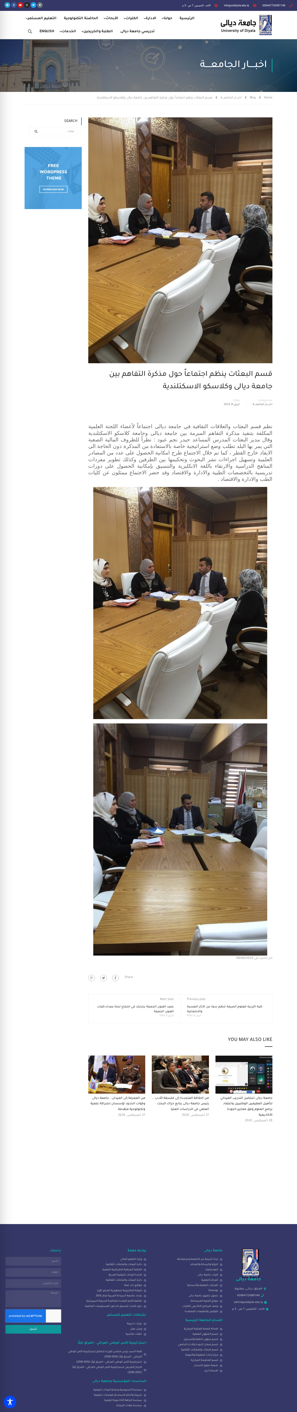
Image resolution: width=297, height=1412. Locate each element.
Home (268, 98)
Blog (253, 98)
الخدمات (69, 32)
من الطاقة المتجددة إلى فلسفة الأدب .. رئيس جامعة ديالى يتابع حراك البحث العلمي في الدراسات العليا (180, 1104)
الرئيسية (187, 18)
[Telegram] (7, 5)
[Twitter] (33, 5)
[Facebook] (115, 978)
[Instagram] (27, 5)
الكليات (132, 18)
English (47, 32)
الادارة (151, 18)
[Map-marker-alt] (40, 5)
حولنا (168, 18)
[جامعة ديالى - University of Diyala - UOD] (245, 25)
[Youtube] (20, 5)
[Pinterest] (91, 978)
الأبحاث (112, 18)
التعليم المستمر (42, 18)
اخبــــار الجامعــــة (231, 98)
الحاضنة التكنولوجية (81, 18)
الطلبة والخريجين (98, 32)
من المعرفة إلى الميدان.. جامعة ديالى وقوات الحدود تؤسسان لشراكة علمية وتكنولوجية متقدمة (117, 1104)
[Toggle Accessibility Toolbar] (10, 1402)
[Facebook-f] (14, 5)
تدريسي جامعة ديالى (137, 32)
